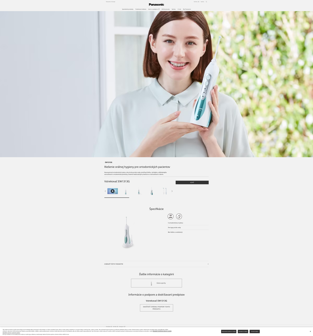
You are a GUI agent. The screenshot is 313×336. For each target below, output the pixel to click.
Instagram (121, 326)
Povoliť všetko (254, 331)
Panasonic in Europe (110, 1)
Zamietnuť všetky (243, 331)
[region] (156, 331)
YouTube (115, 326)
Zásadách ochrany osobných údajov (11, 332)
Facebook (108, 326)
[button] (126, 191)
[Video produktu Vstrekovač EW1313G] (113, 191)
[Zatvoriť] (310, 331)
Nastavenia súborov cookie (228, 331)
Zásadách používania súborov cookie (162, 331)
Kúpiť (192, 182)
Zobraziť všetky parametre (113, 264)
